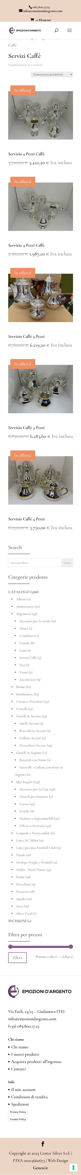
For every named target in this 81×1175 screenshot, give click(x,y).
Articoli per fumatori (33, 796)
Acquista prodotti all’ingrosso (36, 1061)
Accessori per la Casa (33, 789)
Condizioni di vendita (29, 1097)
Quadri (21, 899)
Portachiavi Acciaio (32, 745)
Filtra (17, 957)
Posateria (22, 891)
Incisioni (17, 920)
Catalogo (19, 592)
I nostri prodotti (25, 1054)
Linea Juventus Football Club (36, 848)
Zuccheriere (27, 679)
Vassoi (23, 672)
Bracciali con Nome (32, 760)
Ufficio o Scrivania (32, 826)
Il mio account (23, 1089)
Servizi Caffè (28, 658)
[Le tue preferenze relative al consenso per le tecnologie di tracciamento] (73, 1167)
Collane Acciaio (30, 738)
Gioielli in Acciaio (28, 716)
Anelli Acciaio (29, 723)
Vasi (22, 665)
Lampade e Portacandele (33, 833)
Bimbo (20, 687)
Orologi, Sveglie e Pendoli (34, 862)
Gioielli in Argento (29, 753)
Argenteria (23, 614)
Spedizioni (20, 1104)
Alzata (23, 628)
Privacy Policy (18, 1112)
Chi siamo (19, 1047)
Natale (20, 855)
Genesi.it (40, 1167)
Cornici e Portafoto (29, 701)
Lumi (23, 650)
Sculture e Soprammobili (36, 818)
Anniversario (25, 606)
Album (20, 599)
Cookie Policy (18, 1119)
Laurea (24, 804)
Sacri (19, 906)
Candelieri (26, 636)
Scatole (24, 811)
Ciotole (24, 643)
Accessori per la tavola (34, 621)
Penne (20, 877)
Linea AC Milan (27, 840)
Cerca (67, 563)
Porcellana (23, 884)
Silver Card (24, 913)
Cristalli (21, 709)
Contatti (18, 1069)
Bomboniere (24, 694)
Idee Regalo (24, 782)
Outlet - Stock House (30, 870)
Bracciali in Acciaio (32, 731)
